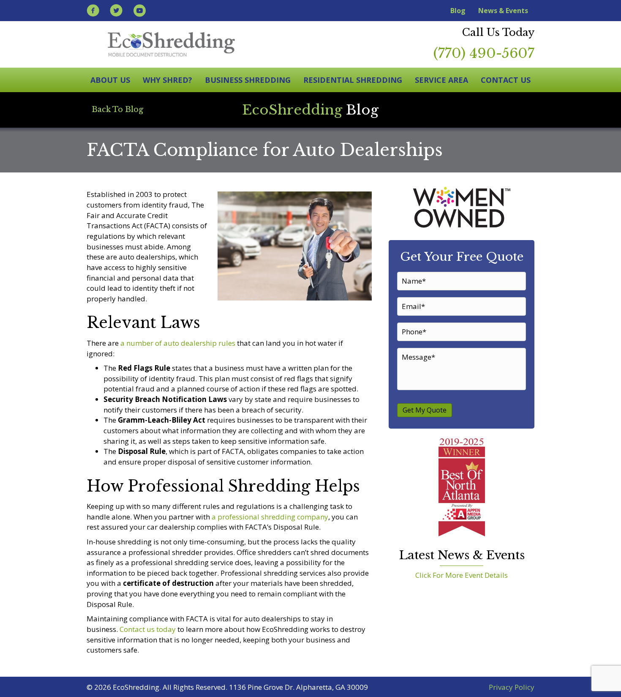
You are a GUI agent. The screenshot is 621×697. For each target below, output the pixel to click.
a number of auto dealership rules (177, 343)
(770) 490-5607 (483, 53)
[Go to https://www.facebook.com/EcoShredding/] (93, 11)
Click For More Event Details (461, 575)
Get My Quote (425, 410)
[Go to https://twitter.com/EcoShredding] (116, 11)
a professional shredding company (270, 517)
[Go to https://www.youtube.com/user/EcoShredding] (139, 11)
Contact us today (148, 629)
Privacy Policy (511, 687)
